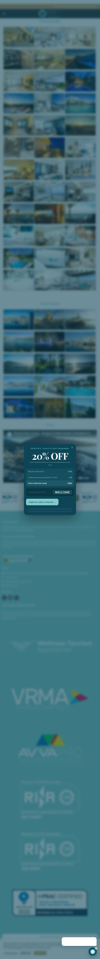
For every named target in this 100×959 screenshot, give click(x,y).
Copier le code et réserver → (42, 502)
